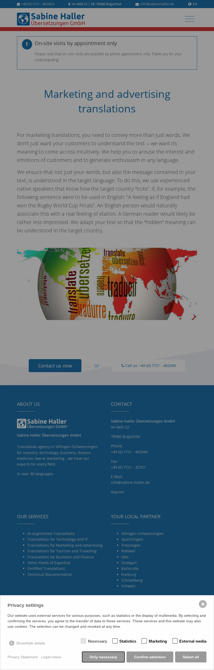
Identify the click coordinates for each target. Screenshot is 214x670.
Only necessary (103, 657)
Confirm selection (150, 657)
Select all (191, 657)
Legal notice (51, 657)
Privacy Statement (23, 657)
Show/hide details (30, 643)
